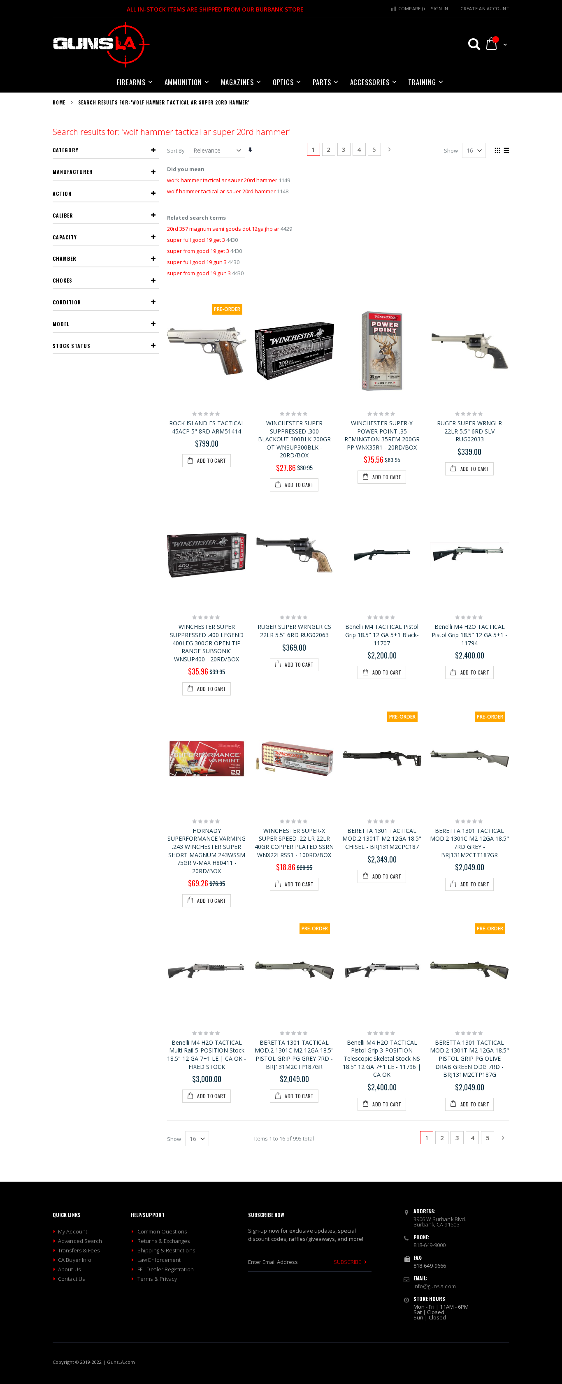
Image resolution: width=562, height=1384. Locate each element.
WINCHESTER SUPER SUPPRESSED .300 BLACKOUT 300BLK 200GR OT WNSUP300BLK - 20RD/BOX (294, 439)
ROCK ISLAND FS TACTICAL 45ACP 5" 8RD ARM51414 (206, 427)
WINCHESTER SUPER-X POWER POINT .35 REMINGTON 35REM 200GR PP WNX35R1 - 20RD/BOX (382, 435)
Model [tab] (61, 323)
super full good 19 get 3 (196, 239)
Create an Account (484, 8)
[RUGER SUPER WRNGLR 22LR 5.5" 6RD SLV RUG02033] (469, 351)
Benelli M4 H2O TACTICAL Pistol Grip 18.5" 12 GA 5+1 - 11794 (469, 635)
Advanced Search (80, 1241)
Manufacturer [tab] (73, 171)
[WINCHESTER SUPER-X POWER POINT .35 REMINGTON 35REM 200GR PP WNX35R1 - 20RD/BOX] (382, 351)
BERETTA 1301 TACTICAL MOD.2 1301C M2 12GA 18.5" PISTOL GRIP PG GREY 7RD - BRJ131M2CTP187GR (294, 1055)
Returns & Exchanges (163, 1241)
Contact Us (71, 1278)
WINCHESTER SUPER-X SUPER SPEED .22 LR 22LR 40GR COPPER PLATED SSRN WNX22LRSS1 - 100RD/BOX (294, 843)
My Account (72, 1231)
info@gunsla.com (434, 1286)
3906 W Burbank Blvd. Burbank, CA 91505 (439, 1221)
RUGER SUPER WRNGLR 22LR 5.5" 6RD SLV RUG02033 (469, 431)
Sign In (439, 8)
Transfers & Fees (79, 1250)
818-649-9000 (429, 1245)
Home (59, 102)
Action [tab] (62, 193)
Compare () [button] (411, 8)
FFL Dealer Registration (165, 1269)
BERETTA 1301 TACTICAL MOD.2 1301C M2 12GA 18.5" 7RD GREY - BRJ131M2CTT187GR (469, 843)
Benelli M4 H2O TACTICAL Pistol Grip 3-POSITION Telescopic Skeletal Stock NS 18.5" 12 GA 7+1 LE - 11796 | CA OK (382, 1058)
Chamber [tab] (65, 258)
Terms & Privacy (157, 1278)
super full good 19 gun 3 (197, 262)
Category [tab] (66, 149)
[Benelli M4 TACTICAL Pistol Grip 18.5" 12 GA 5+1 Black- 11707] (382, 554)
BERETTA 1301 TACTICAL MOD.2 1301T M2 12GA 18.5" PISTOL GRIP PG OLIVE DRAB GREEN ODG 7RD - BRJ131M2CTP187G (469, 1058)
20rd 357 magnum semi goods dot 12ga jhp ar (223, 228)
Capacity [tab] (65, 237)
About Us (69, 1269)
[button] (471, 44)
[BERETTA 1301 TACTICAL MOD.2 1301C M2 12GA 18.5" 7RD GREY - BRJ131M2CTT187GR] (469, 758)
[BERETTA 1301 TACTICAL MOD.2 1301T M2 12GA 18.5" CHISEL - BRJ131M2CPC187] (382, 758)
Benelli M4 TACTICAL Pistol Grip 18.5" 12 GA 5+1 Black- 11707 (382, 635)
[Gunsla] (102, 45)
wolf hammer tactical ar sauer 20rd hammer (221, 191)
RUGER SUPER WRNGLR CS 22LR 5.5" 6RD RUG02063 (294, 631)
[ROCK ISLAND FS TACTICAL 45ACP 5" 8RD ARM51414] (206, 351)
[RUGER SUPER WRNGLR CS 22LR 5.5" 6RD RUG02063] (294, 554)
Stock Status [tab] (72, 345)
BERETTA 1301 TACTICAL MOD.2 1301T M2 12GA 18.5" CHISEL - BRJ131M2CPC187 (381, 839)
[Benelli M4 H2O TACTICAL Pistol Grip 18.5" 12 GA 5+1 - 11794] (469, 554)
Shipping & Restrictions (166, 1250)
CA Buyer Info (74, 1259)
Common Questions (162, 1231)
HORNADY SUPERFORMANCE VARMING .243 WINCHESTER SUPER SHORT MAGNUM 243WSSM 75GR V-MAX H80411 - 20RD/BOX (206, 851)
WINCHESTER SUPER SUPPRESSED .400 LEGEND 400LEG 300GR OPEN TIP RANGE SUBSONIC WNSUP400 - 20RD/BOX (207, 643)
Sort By (176, 150)
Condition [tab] (67, 302)
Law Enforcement (159, 1259)
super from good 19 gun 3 (199, 273)
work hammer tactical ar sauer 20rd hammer (222, 180)
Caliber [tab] (63, 215)
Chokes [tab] (62, 280)
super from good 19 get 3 (198, 251)
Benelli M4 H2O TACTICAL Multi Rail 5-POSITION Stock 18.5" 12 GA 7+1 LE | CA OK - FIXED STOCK (206, 1055)
